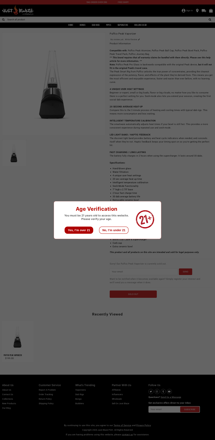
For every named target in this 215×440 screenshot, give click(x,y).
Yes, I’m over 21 (79, 230)
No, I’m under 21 (113, 230)
